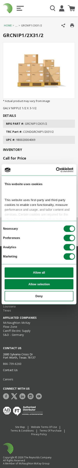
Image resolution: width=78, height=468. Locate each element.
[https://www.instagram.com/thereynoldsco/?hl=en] (32, 395)
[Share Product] (63, 25)
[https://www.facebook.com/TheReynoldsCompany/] (7, 395)
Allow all (39, 272)
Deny (39, 296)
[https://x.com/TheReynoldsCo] (15, 395)
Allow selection (39, 284)
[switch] (69, 238)
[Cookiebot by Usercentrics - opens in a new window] (56, 170)
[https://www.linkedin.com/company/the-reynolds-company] (23, 395)
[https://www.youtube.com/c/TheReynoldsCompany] (40, 395)
